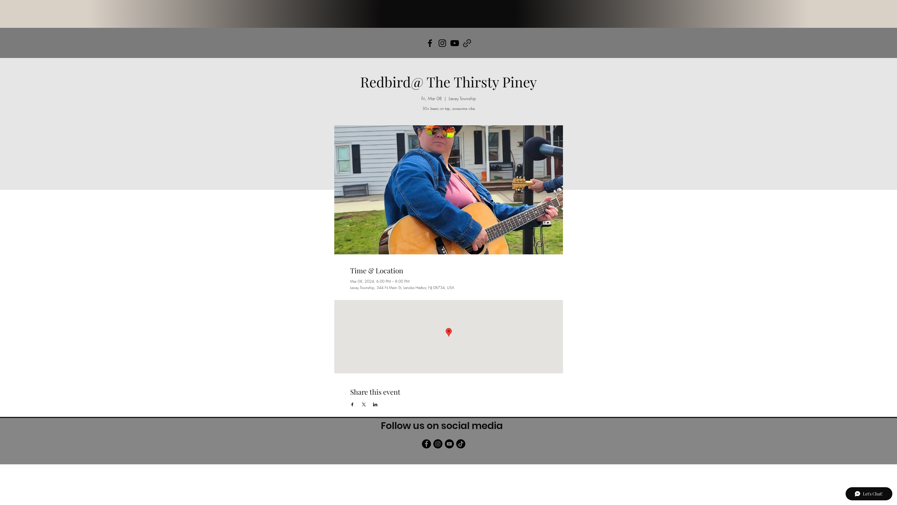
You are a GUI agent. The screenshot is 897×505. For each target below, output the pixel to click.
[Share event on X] (364, 404)
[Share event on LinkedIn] (375, 404)
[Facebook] (426, 443)
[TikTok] (460, 443)
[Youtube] (455, 43)
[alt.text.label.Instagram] (442, 43)
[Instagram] (437, 443)
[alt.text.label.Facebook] (430, 43)
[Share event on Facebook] (352, 404)
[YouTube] (449, 443)
